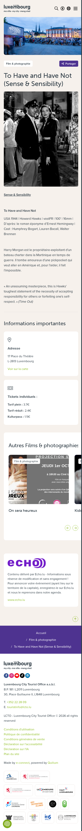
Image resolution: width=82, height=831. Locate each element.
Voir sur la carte (18, 369)
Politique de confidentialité (22, 734)
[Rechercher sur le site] (56, 8)
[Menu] (75, 8)
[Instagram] (11, 675)
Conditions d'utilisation (19, 729)
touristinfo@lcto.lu (19, 707)
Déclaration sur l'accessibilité (23, 744)
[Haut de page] (75, 619)
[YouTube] (16, 675)
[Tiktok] (22, 675)
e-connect (23, 763)
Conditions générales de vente (24, 739)
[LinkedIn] (27, 675)
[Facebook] (6, 675)
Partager (70, 64)
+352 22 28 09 (16, 702)
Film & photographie (42, 640)
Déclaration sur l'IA (16, 749)
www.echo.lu (16, 600)
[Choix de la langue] (69, 8)
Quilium (53, 763)
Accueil (41, 633)
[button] (68, 528)
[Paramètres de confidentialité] (7, 823)
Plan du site (11, 754)
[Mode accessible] (62, 8)
